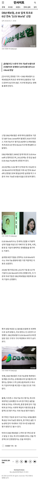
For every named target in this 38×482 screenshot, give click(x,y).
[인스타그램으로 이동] (25, 461)
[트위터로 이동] (21, 461)
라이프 (10, 7)
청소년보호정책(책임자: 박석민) (19, 472)
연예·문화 (27, 7)
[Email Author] (16, 446)
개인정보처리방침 (19, 470)
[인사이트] (19, 2)
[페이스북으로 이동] (17, 461)
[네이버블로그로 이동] (34, 461)
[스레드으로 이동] (30, 461)
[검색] (35, 3)
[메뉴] (3, 2)
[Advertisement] (19, 111)
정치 (35, 7)
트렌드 (18, 7)
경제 (3, 7)
